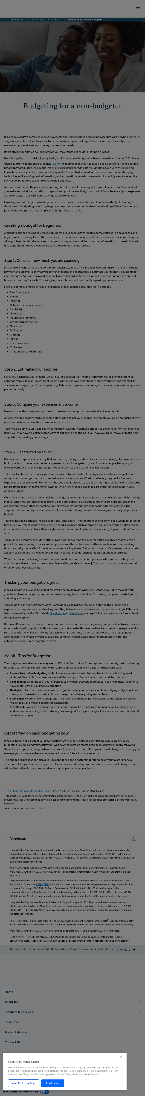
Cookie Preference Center (23, 1083)
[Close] (121, 1056)
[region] (65, 1071)
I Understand (52, 1083)
